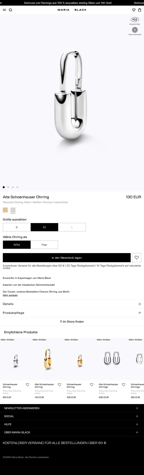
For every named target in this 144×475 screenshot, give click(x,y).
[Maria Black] (72, 10)
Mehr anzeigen (10, 295)
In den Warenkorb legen (67, 257)
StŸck (17, 244)
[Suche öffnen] (10, 10)
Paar (44, 244)
